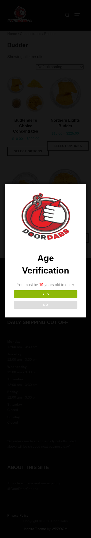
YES (45, 294)
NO (45, 305)
